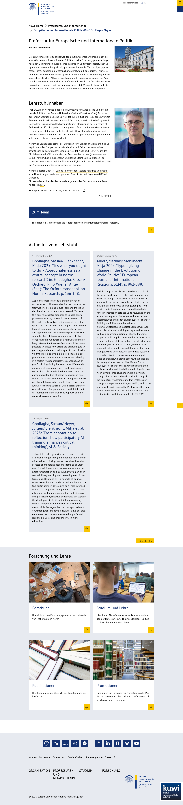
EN (145, 2)
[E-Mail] (65, 743)
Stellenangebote (93, 757)
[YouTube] (136, 743)
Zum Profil (104, 196)
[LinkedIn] (108, 743)
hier (42, 184)
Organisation (39, 771)
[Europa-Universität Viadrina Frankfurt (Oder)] (42, 9)
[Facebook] (117, 743)
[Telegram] (84, 743)
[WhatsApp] (75, 743)
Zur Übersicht (146, 541)
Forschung (111, 771)
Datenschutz (59, 757)
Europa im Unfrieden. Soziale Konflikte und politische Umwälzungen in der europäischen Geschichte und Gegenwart (68, 172)
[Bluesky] (127, 743)
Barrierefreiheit (75, 757)
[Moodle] (56, 743)
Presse (108, 757)
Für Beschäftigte (130, 2)
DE (142, 2)
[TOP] (180, 405)
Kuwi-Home (36, 26)
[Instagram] (98, 743)
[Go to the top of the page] (114, 757)
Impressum (45, 757)
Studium (86, 771)
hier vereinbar (75, 190)
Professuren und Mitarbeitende (67, 26)
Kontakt (33, 757)
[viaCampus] (46, 743)
